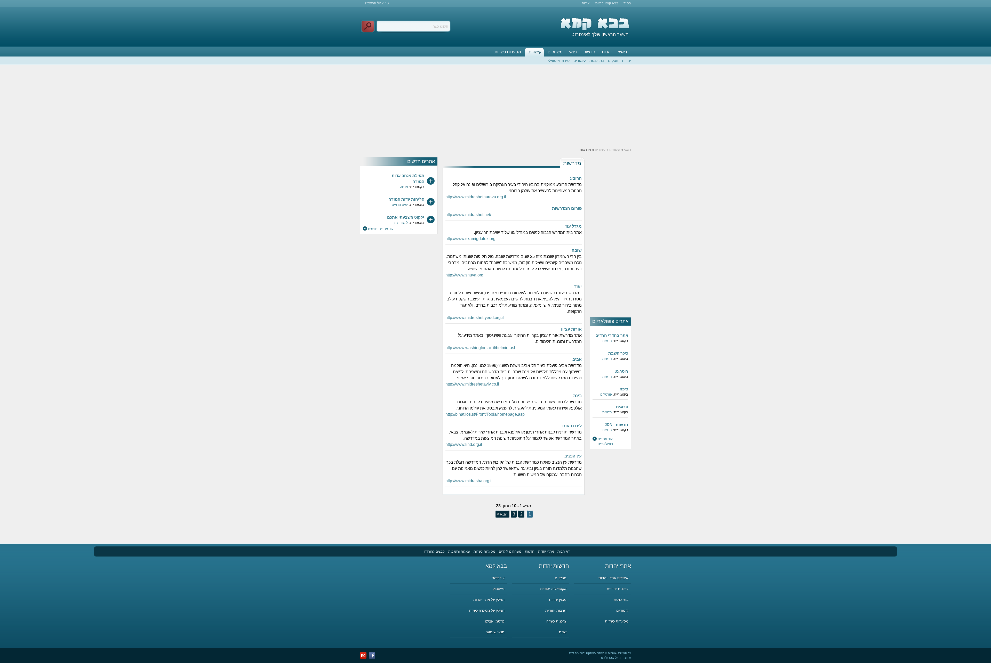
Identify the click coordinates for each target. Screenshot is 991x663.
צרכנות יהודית (617, 589)
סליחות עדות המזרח (406, 199)
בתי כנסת (596, 61)
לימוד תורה (400, 223)
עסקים (613, 61)
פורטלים (606, 394)
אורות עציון (571, 329)
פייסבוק (499, 589)
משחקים (555, 52)
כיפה (624, 389)
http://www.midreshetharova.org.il (475, 197)
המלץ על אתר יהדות (489, 599)
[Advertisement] (495, 106)
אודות (585, 3)
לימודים (579, 61)
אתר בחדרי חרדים (611, 335)
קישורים (534, 52)
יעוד (578, 286)
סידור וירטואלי (559, 61)
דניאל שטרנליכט (611, 658)
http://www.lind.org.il (463, 444)
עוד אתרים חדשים (381, 229)
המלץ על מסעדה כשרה (487, 610)
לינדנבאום (572, 426)
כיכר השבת (618, 353)
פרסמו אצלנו (495, 621)
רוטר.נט (621, 371)
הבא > (502, 514)
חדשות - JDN (616, 424)
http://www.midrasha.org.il (468, 481)
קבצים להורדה (434, 551)
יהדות (607, 52)
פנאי (573, 52)
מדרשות (572, 163)
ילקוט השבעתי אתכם (405, 217)
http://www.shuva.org (464, 275)
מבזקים (560, 578)
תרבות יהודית (555, 610)
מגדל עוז (573, 226)
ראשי (622, 52)
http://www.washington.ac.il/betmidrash (480, 348)
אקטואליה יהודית (553, 589)
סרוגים (622, 407)
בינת (577, 396)
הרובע (576, 178)
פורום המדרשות (567, 208)
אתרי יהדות (546, 551)
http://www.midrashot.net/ (468, 214)
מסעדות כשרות (507, 52)
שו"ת (562, 632)
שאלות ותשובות (459, 551)
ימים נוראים (400, 205)
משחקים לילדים (510, 551)
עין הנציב (573, 456)
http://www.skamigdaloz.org (470, 238)
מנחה (404, 187)
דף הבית (563, 551)
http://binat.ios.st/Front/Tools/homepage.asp (485, 414)
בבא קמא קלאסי (606, 3)
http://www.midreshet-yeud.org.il (474, 317)
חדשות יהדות (554, 566)
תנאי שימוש (495, 632)
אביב (577, 359)
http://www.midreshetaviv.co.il (472, 384)
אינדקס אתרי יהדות (613, 578)
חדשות (589, 52)
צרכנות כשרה (556, 621)
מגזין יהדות (557, 599)
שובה (577, 250)
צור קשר (498, 578)
